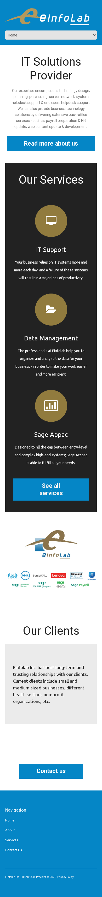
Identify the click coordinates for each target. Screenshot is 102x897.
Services (11, 840)
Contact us (51, 771)
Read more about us (51, 143)
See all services (51, 489)
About (10, 830)
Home (9, 820)
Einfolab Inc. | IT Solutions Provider (25, 877)
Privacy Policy (65, 877)
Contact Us (13, 850)
